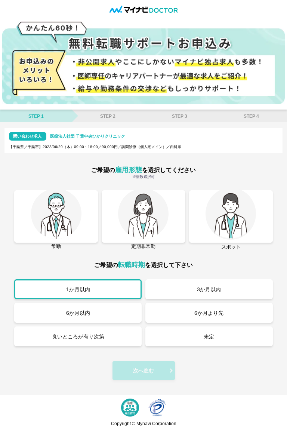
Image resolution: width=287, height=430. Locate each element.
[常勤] (56, 216)
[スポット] (231, 216)
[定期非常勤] (143, 216)
